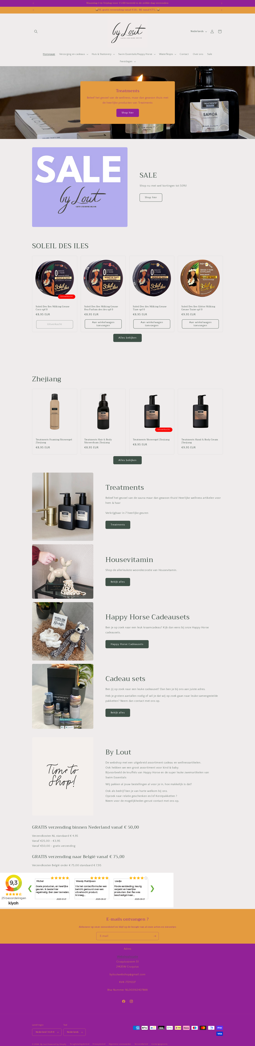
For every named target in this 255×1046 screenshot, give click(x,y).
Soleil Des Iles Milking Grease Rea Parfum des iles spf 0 (101, 308)
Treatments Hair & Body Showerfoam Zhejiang (98, 441)
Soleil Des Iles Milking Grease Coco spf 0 (53, 308)
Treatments (118, 524)
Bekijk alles (118, 581)
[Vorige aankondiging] (33, 3)
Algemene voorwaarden (120, 1044)
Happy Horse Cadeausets (127, 644)
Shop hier (127, 112)
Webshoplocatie (127, 956)
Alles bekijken (127, 337)
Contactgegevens (159, 1044)
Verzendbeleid (141, 1044)
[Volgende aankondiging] (222, 3)
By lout (43, 1044)
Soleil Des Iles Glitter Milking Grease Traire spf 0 (198, 308)
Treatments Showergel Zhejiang (151, 439)
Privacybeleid (99, 1044)
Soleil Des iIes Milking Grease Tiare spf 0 (150, 308)
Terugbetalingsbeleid (79, 1044)
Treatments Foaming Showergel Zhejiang (54, 441)
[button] (36, 31)
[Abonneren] (155, 936)
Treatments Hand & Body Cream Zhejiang (199, 441)
